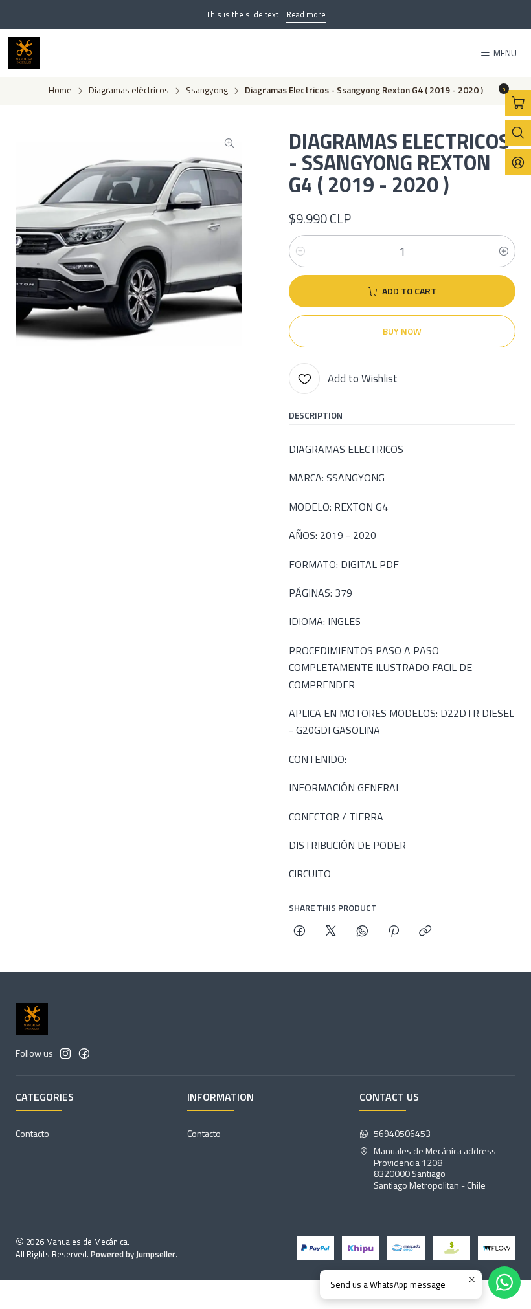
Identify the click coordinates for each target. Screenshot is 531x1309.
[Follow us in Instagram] (65, 1053)
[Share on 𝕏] (331, 931)
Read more (306, 14)
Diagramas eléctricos (129, 90)
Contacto (32, 1133)
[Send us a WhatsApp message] (504, 1282)
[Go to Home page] (24, 53)
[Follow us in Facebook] (84, 1053)
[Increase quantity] (504, 251)
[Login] (518, 162)
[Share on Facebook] (299, 931)
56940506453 (402, 1133)
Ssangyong (207, 90)
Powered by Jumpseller (133, 1254)
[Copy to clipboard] (425, 931)
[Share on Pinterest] (394, 931)
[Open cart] (518, 103)
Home (60, 90)
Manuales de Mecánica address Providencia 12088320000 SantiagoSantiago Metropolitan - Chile (435, 1168)
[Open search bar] (518, 133)
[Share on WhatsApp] (362, 931)
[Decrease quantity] (300, 251)
